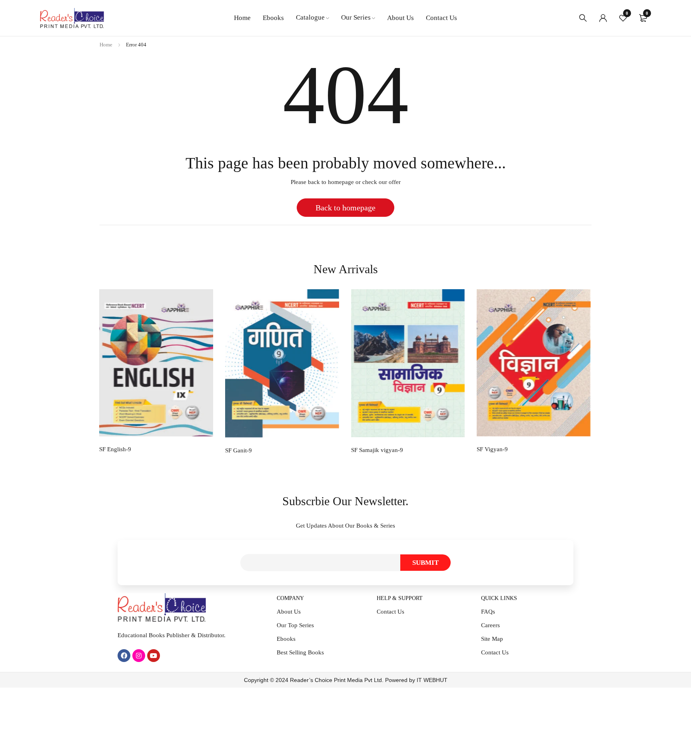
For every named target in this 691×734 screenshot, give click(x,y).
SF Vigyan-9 (492, 449)
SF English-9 (115, 449)
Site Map (492, 639)
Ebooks (286, 639)
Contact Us (390, 611)
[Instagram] (138, 655)
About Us (289, 611)
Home (106, 45)
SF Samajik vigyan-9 (377, 450)
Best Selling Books (300, 652)
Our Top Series (295, 625)
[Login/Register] (603, 18)
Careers (490, 625)
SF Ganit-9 (238, 450)
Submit (425, 562)
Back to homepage (345, 207)
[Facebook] (124, 655)
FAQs (488, 611)
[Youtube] (153, 655)
